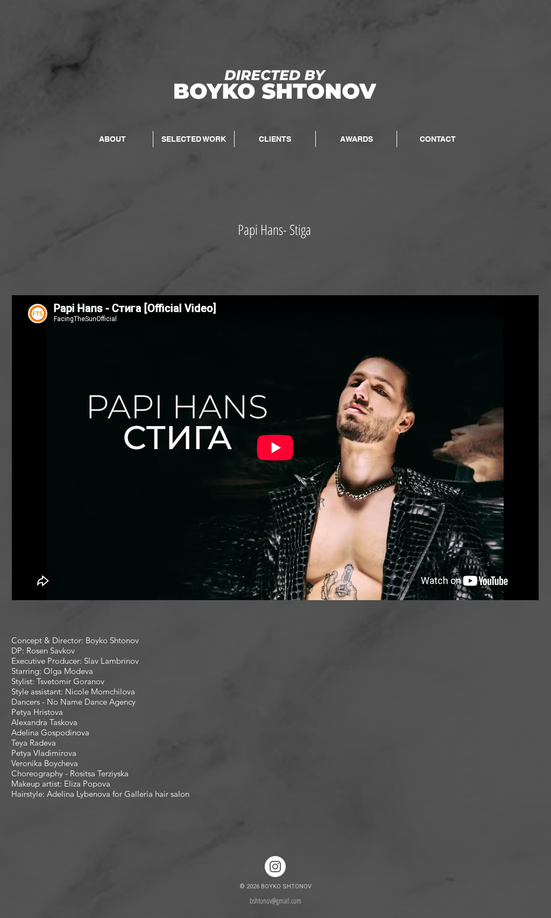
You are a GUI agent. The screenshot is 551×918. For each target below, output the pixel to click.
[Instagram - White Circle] (275, 866)
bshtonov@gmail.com (275, 900)
